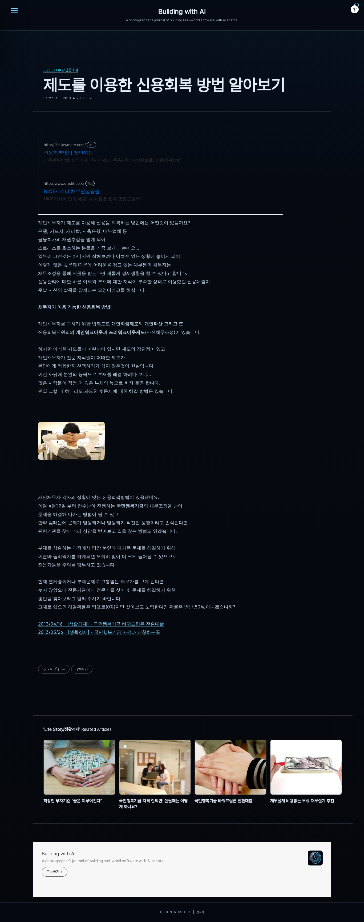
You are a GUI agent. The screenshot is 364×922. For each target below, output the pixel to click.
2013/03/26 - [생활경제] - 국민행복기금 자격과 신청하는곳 (99, 632)
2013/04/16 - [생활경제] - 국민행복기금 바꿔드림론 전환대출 (101, 624)
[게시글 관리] (63, 669)
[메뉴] (14, 10)
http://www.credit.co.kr (64, 183)
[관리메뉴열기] (355, 9)
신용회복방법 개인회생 (68, 152)
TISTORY (183, 912)
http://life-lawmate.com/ (65, 144)
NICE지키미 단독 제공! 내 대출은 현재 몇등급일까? (93, 198)
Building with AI (182, 11)
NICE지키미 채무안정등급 (72, 191)
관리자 (200, 912)
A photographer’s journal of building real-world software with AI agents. (103, 861)
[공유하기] (57, 669)
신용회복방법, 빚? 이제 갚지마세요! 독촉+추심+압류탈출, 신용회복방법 (112, 160)
